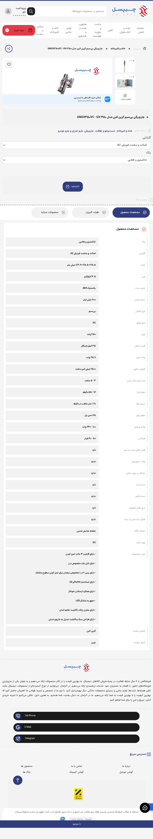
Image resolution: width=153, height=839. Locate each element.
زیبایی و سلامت (39, 30)
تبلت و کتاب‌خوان (125, 30)
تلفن (110, 30)
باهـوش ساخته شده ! (81, 819)
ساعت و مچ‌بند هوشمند (97, 30)
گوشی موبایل (126, 772)
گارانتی (147, 137)
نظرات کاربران (92, 212)
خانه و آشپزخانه (54, 30)
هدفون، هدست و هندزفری (82, 30)
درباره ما (126, 766)
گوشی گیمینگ (76, 772)
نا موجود (76, 824)
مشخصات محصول (130, 212)
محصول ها (26, 766)
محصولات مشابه (49, 212)
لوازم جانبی (68, 30)
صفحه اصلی (140, 30)
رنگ (148, 152)
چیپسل (137, 48)
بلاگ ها (27, 772)
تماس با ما (76, 766)
